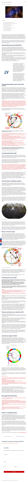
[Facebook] (1, 239)
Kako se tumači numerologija (7, 436)
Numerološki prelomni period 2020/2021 (8, 22)
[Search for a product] (24, 1)
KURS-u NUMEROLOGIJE (22, 432)
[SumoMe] (1, 244)
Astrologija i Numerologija (6, 1)
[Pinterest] (1, 241)
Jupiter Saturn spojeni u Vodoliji (7, 28)
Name (5, 461)
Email (5, 466)
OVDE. (18, 60)
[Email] (1, 243)
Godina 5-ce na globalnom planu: (7, 30)
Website (16, 466)
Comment (5, 454)
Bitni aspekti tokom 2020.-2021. (7, 29)
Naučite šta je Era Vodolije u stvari (20, 436)
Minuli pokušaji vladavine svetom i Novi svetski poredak (10, 23)
